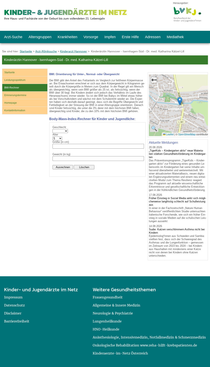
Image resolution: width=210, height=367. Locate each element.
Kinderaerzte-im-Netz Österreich (120, 353)
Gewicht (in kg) (61, 154)
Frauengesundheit (108, 297)
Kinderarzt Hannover (73, 51)
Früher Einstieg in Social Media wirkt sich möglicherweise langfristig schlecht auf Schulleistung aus (177, 201)
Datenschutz (14, 305)
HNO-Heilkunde (106, 329)
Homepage (10, 102)
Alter (55, 134)
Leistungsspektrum (14, 80)
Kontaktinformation (14, 110)
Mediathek (175, 37)
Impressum (13, 297)
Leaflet (169, 134)
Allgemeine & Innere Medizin (116, 305)
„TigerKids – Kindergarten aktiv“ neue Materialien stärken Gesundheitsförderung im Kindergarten (177, 154)
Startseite (26, 51)
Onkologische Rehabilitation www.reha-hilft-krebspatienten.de (145, 345)
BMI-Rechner (11, 87)
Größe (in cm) (60, 141)
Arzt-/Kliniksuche (46, 51)
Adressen (153, 37)
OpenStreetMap (187, 134)
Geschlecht (59, 127)
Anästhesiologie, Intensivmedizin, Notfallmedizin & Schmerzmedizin (149, 337)
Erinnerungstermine (15, 95)
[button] (179, 101)
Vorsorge (90, 37)
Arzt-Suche (13, 37)
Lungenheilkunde (107, 321)
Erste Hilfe (130, 37)
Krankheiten (67, 37)
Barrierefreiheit (16, 321)
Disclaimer (12, 313)
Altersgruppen (40, 37)
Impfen (110, 37)
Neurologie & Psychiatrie (113, 313)
